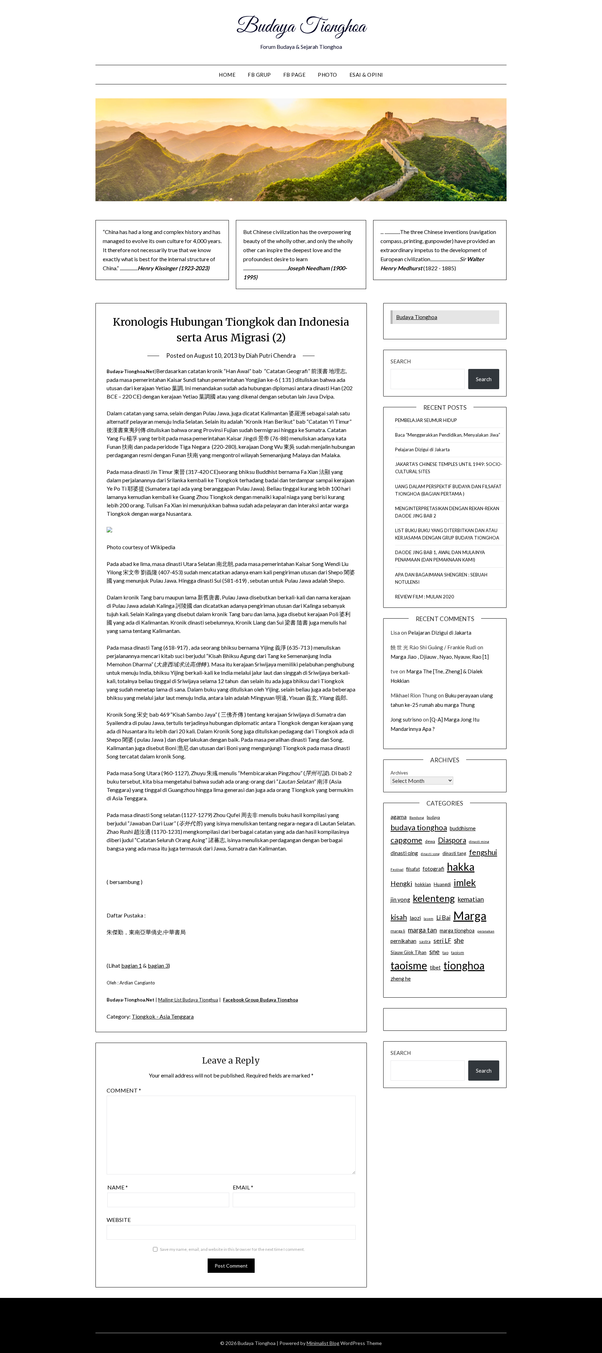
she (459, 940)
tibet (435, 967)
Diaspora (452, 840)
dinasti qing (404, 853)
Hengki (401, 883)
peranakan (485, 931)
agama (399, 817)
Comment (124, 1090)
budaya (433, 817)
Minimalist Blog (323, 1343)
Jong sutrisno (406, 719)
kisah (399, 917)
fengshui (483, 852)
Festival (397, 869)
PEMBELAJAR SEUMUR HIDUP (426, 420)
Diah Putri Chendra (271, 355)
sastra (425, 941)
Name (117, 1187)
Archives (399, 773)
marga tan (422, 930)
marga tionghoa (457, 931)
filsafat (413, 869)
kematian (471, 899)
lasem (428, 918)
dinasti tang (454, 853)
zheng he (401, 979)
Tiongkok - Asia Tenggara (163, 1016)
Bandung (416, 817)
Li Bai (443, 917)
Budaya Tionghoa (301, 27)
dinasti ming (479, 841)
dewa (430, 841)
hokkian (423, 884)
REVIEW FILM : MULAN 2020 (424, 596)
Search (401, 361)
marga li (398, 931)
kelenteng (434, 898)
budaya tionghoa (419, 827)
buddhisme (463, 828)
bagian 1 (131, 965)
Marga (469, 915)
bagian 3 (158, 965)
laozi (415, 918)
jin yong (400, 899)
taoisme (409, 965)
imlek (465, 882)
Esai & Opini (366, 74)
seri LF (442, 940)
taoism (457, 952)
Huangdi (442, 884)
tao (445, 952)
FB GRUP (259, 74)
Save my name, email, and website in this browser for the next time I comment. (232, 1249)
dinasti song (430, 854)
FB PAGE (294, 74)
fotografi (433, 869)
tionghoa (464, 965)
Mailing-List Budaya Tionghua (188, 1000)
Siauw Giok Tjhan (408, 952)
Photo (327, 74)
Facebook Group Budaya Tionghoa (260, 1000)
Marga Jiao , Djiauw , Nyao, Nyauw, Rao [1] (440, 656)
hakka (460, 866)
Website (119, 1219)
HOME (227, 74)
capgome (406, 840)
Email (243, 1187)
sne (434, 951)
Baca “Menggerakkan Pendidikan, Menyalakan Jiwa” (447, 435)
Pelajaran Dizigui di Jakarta (422, 449)
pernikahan (403, 941)
